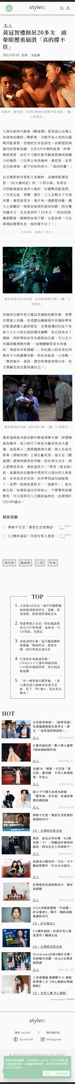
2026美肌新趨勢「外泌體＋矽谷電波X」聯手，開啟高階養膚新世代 (52, 912)
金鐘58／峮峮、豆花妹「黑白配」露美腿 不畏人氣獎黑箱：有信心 (53, 773)
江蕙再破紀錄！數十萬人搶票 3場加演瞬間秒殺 (53, 747)
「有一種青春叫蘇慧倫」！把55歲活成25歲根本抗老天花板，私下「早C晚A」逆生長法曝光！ (41, 686)
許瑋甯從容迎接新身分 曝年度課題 (53, 887)
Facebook (26, 1039)
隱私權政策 (53, 1032)
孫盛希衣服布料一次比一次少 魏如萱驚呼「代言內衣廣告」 (53, 863)
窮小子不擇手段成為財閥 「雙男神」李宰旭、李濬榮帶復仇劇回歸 (53, 796)
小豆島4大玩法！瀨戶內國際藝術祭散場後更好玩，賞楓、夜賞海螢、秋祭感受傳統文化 (41, 609)
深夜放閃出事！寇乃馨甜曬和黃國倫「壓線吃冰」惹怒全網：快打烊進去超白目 (40, 645)
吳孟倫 (35, 55)
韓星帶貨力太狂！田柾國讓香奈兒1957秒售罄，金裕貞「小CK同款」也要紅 (40, 627)
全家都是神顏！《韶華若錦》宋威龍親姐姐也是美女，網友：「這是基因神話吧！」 (53, 726)
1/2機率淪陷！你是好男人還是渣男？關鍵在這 (52, 933)
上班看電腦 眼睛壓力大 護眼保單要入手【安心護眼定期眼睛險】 (53, 981)
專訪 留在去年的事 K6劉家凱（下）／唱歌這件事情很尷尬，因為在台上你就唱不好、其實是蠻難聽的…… (53, 842)
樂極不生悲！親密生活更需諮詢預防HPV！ (53, 817)
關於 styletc (23, 1032)
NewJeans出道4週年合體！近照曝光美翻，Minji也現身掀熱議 (53, 958)
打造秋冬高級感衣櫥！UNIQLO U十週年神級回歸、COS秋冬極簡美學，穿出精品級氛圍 (40, 665)
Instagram (54, 1039)
